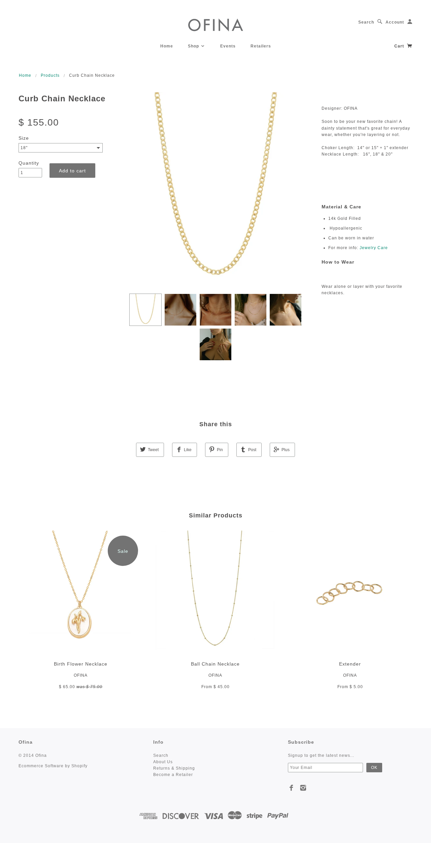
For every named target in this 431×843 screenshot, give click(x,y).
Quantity (29, 163)
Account (395, 22)
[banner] (215, 24)
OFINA (81, 675)
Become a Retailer (173, 774)
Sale (123, 551)
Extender (350, 664)
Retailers (261, 46)
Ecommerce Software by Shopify (53, 766)
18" (24, 147)
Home (166, 46)
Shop (194, 46)
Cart (399, 46)
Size (24, 138)
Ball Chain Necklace (215, 664)
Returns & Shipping (174, 768)
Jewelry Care (374, 247)
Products (50, 75)
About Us (163, 762)
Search (366, 22)
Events (228, 46)
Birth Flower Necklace (80, 664)
